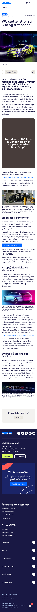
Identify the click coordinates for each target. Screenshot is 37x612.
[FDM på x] (22, 433)
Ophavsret (5, 596)
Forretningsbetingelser (8, 598)
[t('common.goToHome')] (7, 433)
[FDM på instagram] (26, 433)
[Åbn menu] (33, 2)
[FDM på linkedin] (30, 433)
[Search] (30, 2)
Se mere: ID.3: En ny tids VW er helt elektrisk (17, 178)
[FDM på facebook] (18, 433)
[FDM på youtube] (33, 433)
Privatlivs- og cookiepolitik (9, 594)
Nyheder (5, 7)
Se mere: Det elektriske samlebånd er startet (18, 335)
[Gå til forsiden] (6, 3)
